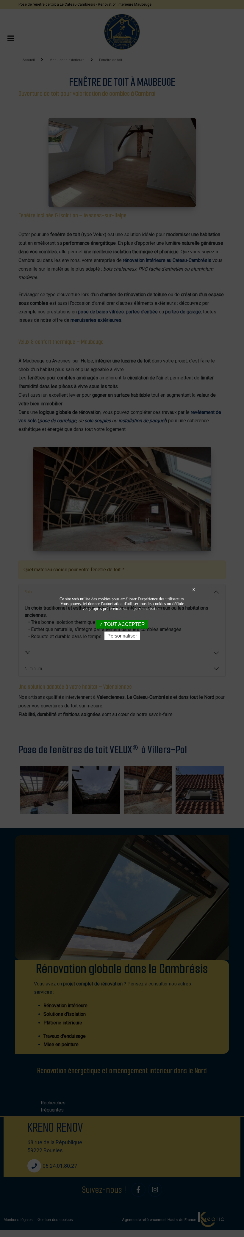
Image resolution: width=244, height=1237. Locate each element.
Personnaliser (122, 635)
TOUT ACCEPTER (124, 624)
